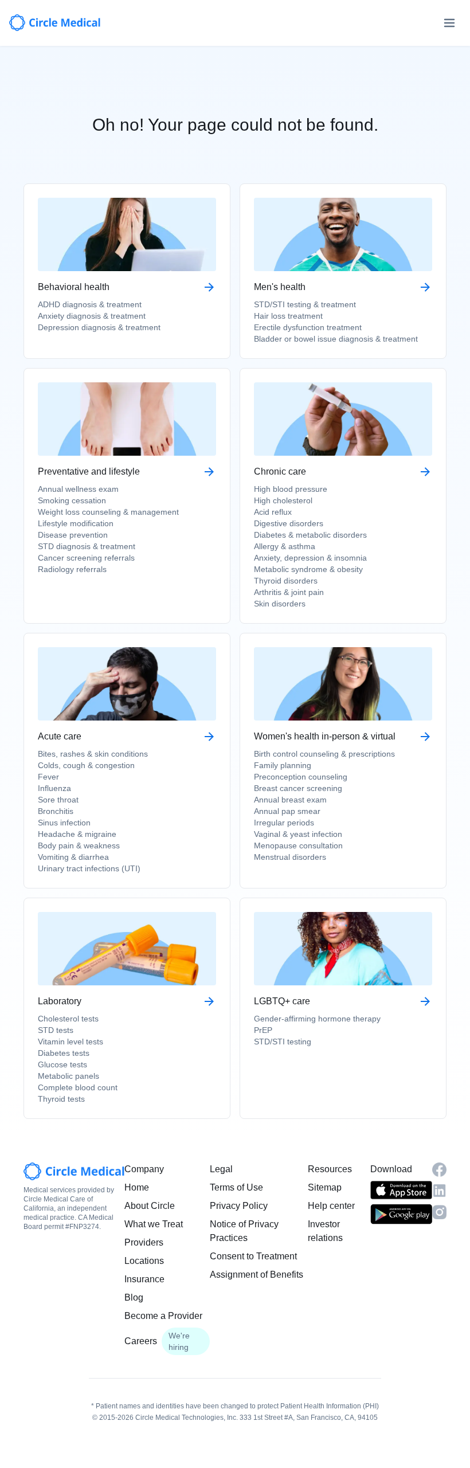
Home (136, 1187)
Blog (133, 1297)
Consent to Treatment (253, 1256)
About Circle (149, 1206)
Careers (140, 1341)
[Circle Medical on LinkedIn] (439, 1190)
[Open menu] (449, 23)
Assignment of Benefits (256, 1274)
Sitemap (325, 1187)
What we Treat (153, 1224)
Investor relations (325, 1231)
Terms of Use (236, 1187)
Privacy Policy (239, 1206)
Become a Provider (163, 1316)
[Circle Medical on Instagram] (439, 1212)
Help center (331, 1206)
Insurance (144, 1279)
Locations (144, 1261)
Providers (143, 1242)
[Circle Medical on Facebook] (439, 1169)
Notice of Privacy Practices (244, 1231)
